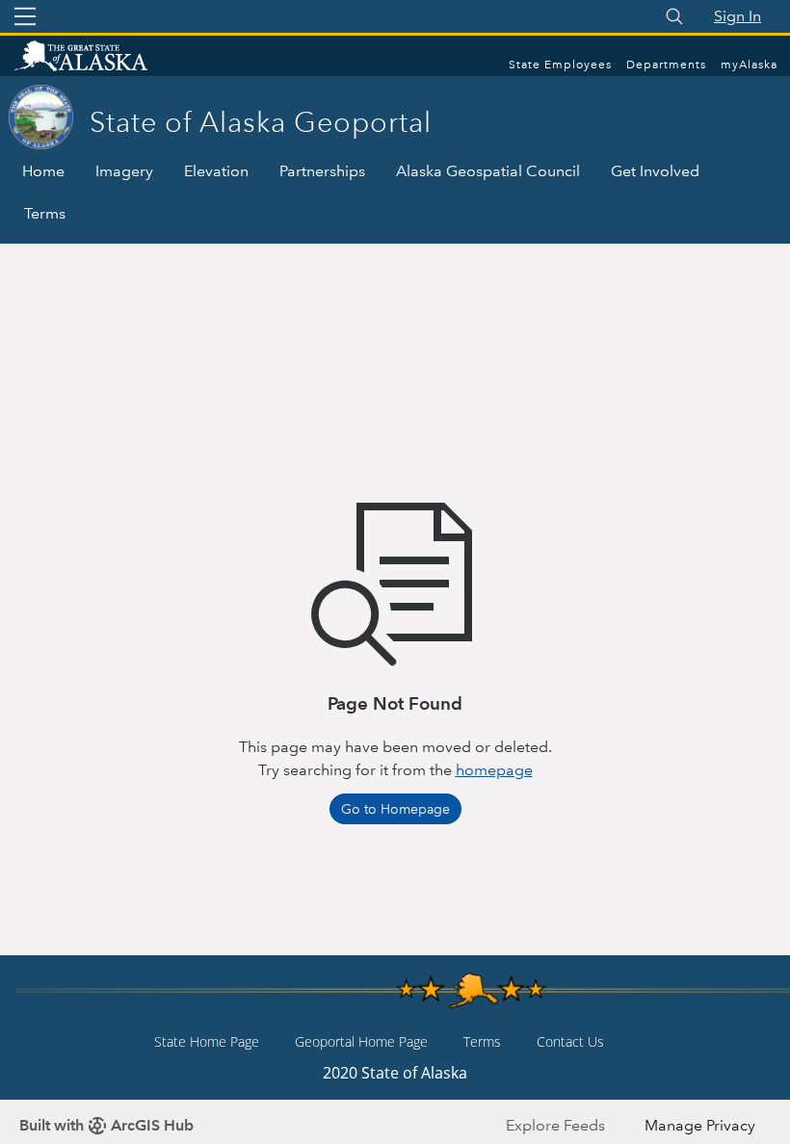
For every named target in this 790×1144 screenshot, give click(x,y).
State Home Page (206, 1041)
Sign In (737, 16)
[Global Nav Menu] (25, 16)
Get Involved (655, 171)
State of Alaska (101, 57)
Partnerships (322, 171)
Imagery (124, 171)
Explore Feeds (555, 1125)
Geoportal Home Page (361, 1041)
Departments (666, 65)
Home (43, 171)
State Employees (560, 65)
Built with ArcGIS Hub (106, 1125)
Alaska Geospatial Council (488, 171)
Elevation (216, 171)
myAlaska (749, 65)
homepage (494, 770)
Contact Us (570, 1041)
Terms (45, 213)
